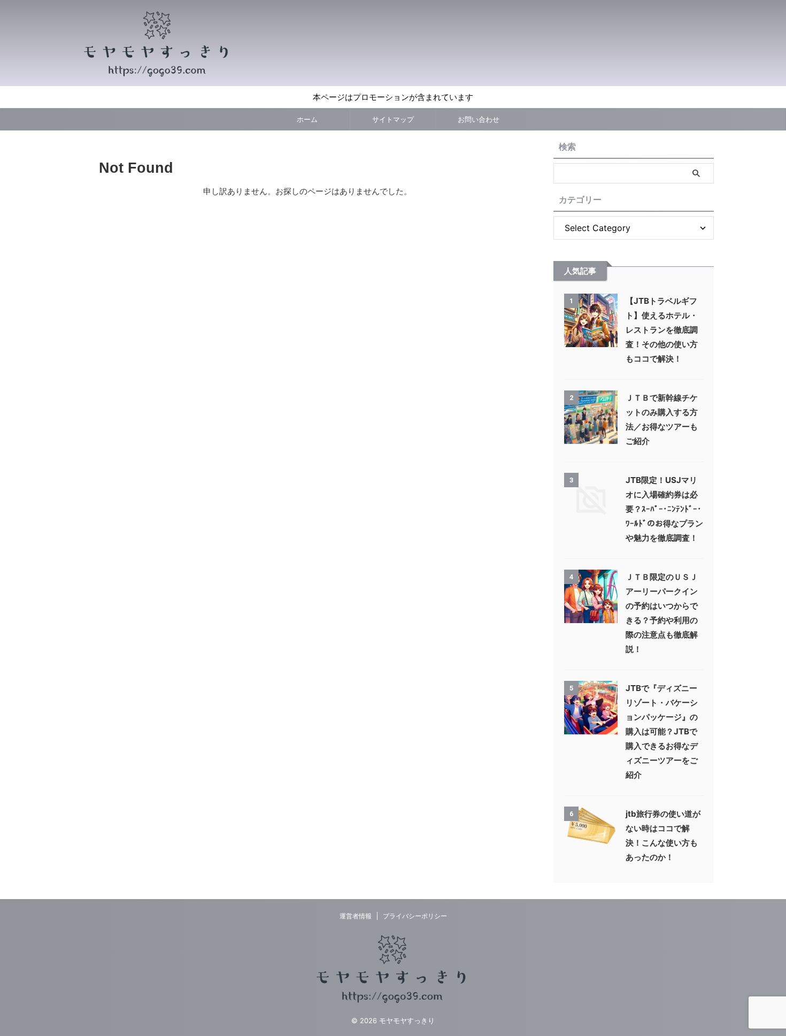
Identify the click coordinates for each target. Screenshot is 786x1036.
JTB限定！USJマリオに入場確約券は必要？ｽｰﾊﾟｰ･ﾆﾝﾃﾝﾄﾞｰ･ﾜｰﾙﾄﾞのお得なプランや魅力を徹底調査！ (664, 509)
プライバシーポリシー (415, 916)
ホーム (307, 119)
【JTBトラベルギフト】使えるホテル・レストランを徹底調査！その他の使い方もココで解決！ (662, 330)
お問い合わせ (478, 119)
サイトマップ (393, 119)
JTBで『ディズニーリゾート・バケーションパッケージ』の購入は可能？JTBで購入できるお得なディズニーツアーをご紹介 (662, 731)
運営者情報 (356, 916)
